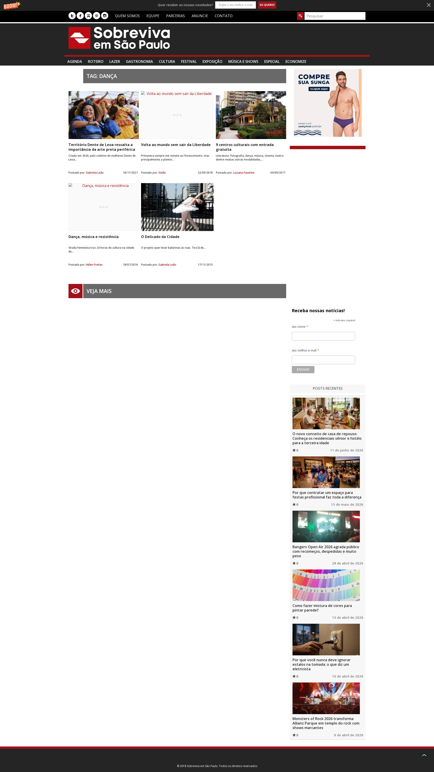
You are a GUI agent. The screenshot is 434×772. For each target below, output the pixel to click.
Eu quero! (267, 5)
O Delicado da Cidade (160, 236)
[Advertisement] (283, 41)
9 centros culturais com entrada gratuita (245, 147)
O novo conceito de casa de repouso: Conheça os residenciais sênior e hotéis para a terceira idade (327, 438)
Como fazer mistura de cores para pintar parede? (322, 608)
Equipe (152, 15)
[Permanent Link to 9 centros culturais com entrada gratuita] (251, 115)
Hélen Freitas (94, 265)
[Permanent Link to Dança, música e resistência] (103, 207)
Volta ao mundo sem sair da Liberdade (176, 144)
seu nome (300, 327)
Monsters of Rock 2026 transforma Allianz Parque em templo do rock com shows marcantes (325, 723)
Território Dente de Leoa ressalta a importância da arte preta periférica (101, 147)
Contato (224, 15)
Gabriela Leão (95, 173)
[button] (217, 5)
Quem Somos (127, 15)
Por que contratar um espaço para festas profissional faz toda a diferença (326, 495)
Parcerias (175, 15)
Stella (162, 173)
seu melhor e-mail (305, 351)
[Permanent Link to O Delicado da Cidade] (177, 207)
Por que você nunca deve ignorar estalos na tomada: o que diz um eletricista (321, 664)
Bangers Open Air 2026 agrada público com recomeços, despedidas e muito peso (325, 551)
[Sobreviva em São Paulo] (119, 38)
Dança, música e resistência (93, 236)
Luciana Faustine (244, 173)
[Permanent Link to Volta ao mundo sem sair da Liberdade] (177, 115)
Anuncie (200, 15)
